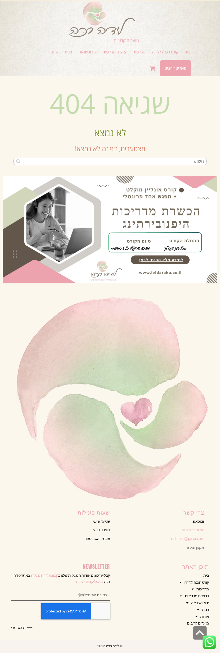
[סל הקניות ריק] (153, 68)
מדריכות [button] (202, 589)
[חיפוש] (18, 161)
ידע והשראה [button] (200, 603)
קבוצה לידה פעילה (44, 575)
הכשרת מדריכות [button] (197, 596)
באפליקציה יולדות (89, 581)
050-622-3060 (193, 530)
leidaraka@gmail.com (187, 538)
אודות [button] (204, 616)
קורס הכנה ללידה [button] (196, 582)
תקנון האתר (195, 547)
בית (206, 575)
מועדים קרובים (126, 40)
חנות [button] (205, 609)
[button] (165, 52)
